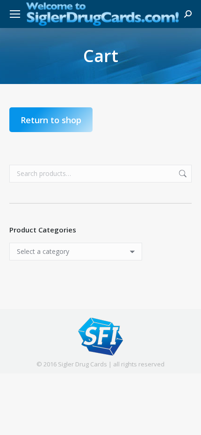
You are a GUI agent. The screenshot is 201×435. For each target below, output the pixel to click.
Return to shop (51, 120)
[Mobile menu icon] (15, 14)
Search (182, 173)
